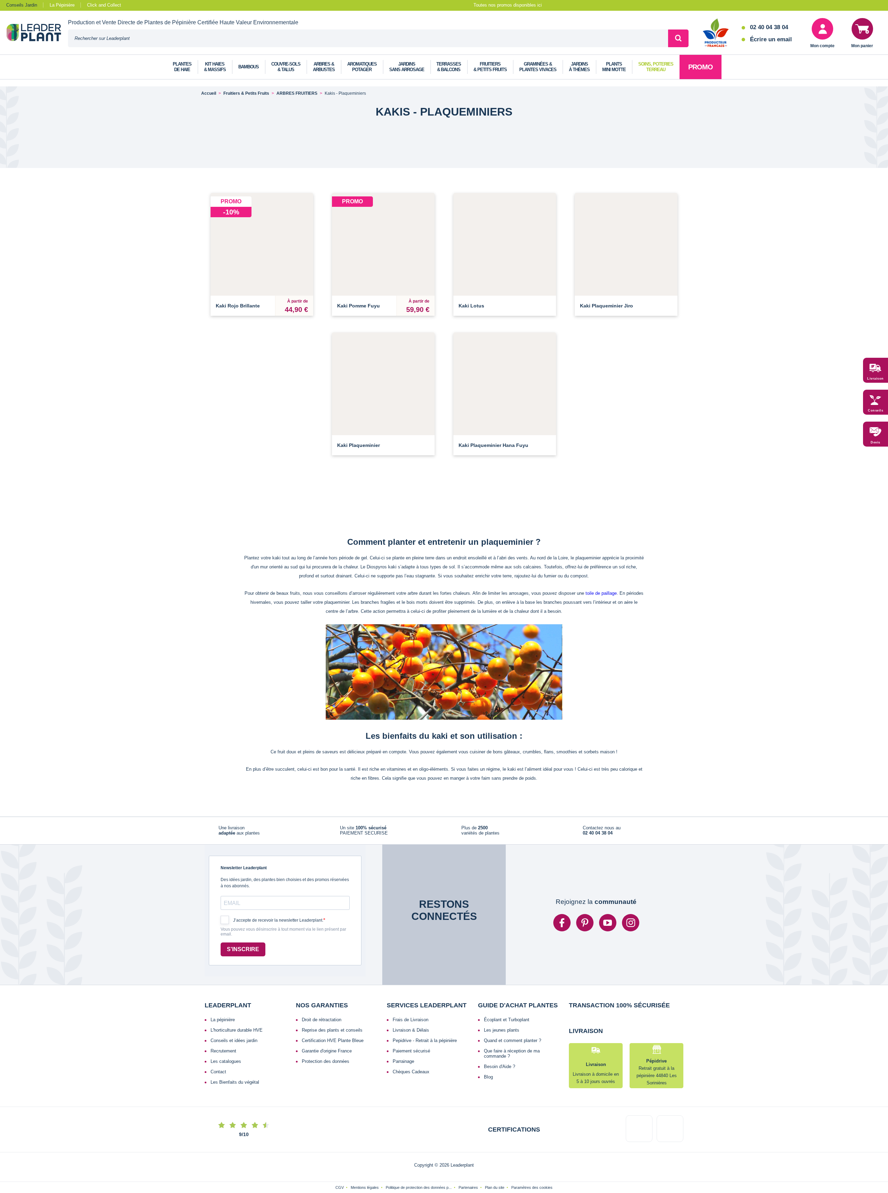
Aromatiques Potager (362, 66)
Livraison (875, 379)
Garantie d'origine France (327, 1055)
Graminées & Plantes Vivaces (537, 66)
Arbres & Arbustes (324, 66)
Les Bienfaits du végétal (235, 1086)
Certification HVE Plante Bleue (333, 1044)
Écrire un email (771, 39)
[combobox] (368, 38)
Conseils (875, 411)
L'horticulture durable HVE (237, 1034)
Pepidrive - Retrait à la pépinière (425, 1044)
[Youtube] (607, 927)
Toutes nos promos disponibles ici (507, 5)
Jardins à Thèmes (579, 66)
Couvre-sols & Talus (285, 66)
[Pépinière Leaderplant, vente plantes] (37, 33)
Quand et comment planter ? (512, 1044)
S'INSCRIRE (243, 953)
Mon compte (822, 45)
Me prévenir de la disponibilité (504, 286)
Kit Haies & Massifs (215, 66)
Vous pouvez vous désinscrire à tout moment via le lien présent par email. (283, 936)
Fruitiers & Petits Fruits (490, 66)
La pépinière (223, 1023)
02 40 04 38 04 (769, 27)
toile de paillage (601, 593)
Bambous (248, 66)
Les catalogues (226, 1065)
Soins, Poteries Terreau (655, 66)
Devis (875, 443)
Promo (700, 67)
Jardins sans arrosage (406, 66)
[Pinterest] (585, 927)
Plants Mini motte (614, 66)
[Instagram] (630, 927)
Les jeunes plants (501, 1034)
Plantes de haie (182, 66)
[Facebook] (562, 927)
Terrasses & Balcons (448, 66)
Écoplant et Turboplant (506, 1023)
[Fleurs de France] (716, 33)
